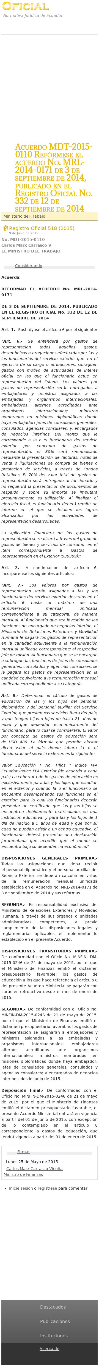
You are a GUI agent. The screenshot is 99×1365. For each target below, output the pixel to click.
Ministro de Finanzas (23, 1174)
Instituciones (54, 1335)
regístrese (47, 1188)
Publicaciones (55, 1321)
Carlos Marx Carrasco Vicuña (34, 1168)
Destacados (53, 1307)
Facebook (43, 1355)
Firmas (23, 1152)
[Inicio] (25, 6)
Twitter (43, 1361)
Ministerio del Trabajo (24, 216)
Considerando (28, 266)
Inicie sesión (21, 1188)
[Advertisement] (49, 85)
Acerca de (49, 1348)
